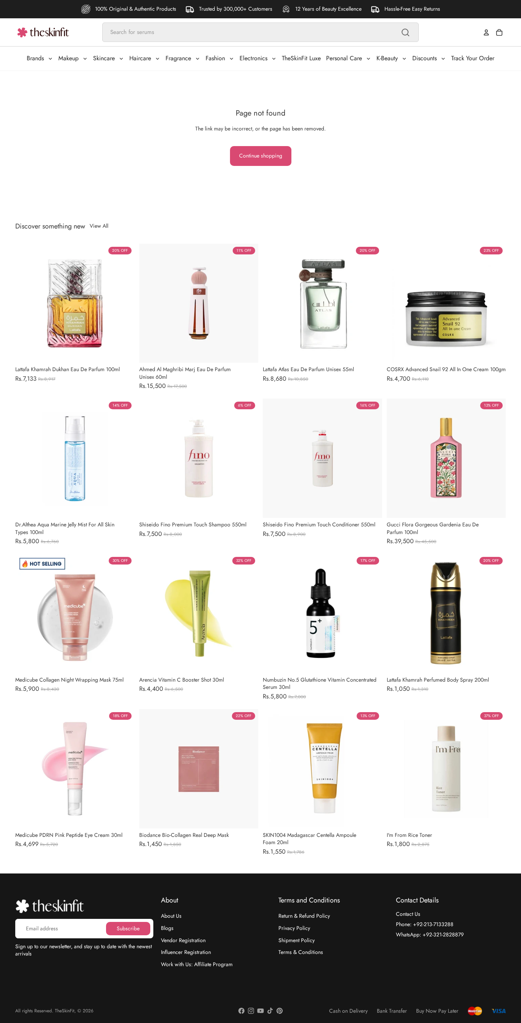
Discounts (424, 58)
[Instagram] (251, 1010)
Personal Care (344, 58)
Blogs (167, 928)
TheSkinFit (64, 1010)
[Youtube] (260, 1010)
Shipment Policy (296, 940)
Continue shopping (260, 155)
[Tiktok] (270, 1010)
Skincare (104, 58)
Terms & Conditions (300, 952)
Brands (35, 58)
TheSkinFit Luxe (301, 58)
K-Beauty (387, 58)
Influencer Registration (186, 952)
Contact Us (408, 914)
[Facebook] (241, 1010)
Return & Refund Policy (304, 916)
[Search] (405, 32)
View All (99, 226)
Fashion (215, 58)
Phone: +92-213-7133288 (424, 924)
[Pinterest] (279, 1010)
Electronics (253, 58)
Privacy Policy (294, 928)
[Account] (486, 32)
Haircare (140, 58)
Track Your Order (472, 58)
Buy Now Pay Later (437, 1011)
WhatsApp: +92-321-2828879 (430, 934)
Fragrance (178, 58)
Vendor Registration (183, 940)
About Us (171, 916)
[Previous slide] (26, 303)
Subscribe (128, 928)
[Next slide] (123, 303)
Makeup (68, 58)
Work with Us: (197, 964)
